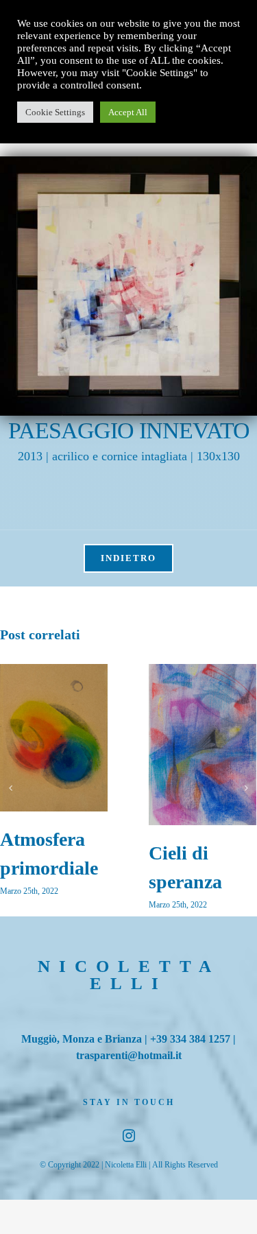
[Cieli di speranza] (202, 744)
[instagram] (129, 1135)
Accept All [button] (127, 112)
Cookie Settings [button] (55, 112)
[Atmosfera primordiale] (54, 737)
